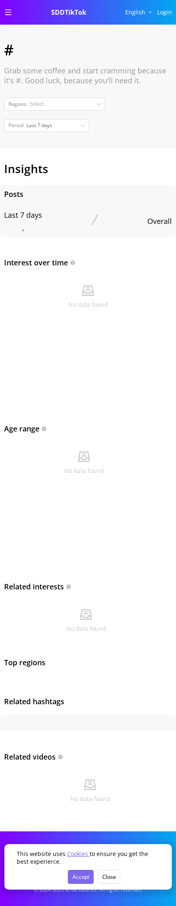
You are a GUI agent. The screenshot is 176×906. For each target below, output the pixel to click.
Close (109, 877)
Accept (80, 877)
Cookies (78, 854)
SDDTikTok (68, 12)
